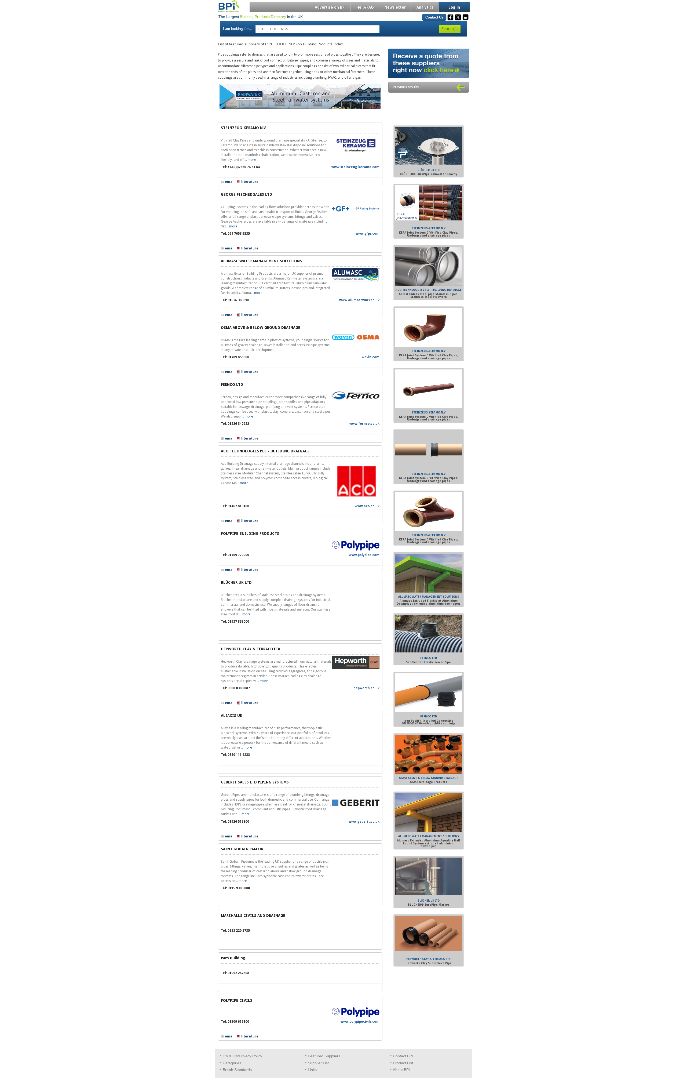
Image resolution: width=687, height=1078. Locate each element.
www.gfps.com (367, 233)
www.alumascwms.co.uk (359, 300)
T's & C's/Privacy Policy (242, 1056)
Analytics (424, 7)
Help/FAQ (365, 7)
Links (312, 1070)
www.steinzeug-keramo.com (355, 167)
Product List (403, 1063)
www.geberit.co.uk (364, 821)
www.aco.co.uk (367, 506)
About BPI (401, 1070)
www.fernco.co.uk (364, 423)
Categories (232, 1063)
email (230, 182)
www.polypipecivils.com (360, 1021)
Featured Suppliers (324, 1056)
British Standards (237, 1070)
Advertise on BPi (330, 7)
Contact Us (434, 17)
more (252, 160)
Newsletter (395, 7)
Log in (454, 7)
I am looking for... (237, 29)
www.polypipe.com (364, 555)
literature (249, 182)
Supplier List (318, 1063)
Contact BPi (403, 1056)
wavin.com (370, 357)
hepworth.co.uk (366, 688)
